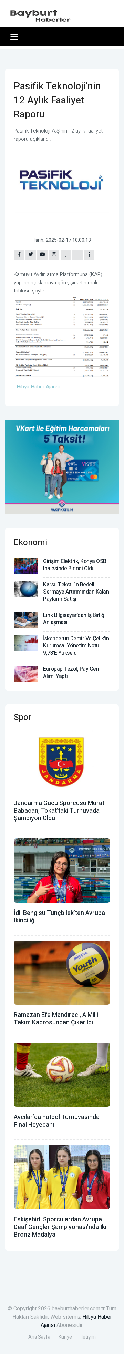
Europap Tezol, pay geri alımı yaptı (71, 672)
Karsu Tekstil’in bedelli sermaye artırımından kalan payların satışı (76, 592)
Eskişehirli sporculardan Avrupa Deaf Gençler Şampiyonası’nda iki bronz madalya (60, 1227)
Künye (65, 1337)
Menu (15, 36)
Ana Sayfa (39, 1337)
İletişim (88, 1337)
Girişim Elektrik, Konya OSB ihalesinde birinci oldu (74, 565)
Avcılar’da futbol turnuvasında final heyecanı (57, 1121)
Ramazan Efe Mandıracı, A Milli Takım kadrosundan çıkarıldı (56, 1018)
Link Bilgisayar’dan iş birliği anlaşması (74, 619)
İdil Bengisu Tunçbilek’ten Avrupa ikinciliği (59, 916)
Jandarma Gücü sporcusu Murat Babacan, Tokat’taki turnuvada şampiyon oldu (59, 811)
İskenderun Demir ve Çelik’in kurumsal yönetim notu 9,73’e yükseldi (76, 645)
